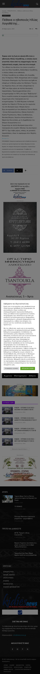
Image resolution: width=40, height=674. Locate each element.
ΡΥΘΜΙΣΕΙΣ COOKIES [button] (11, 368)
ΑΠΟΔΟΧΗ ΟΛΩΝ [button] (28, 368)
